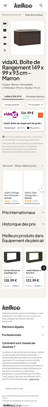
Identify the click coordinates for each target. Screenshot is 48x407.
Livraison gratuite (11, 104)
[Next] (43, 268)
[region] (23, 268)
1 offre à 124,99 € (13, 96)
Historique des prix (35, 96)
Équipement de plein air (11, 15)
